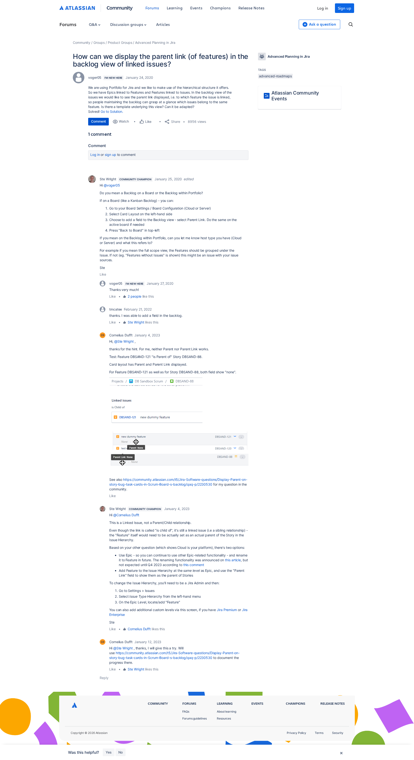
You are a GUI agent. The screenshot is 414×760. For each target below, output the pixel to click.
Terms (319, 733)
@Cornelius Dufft (126, 515)
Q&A (93, 24)
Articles (163, 24)
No (120, 752)
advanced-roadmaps (275, 76)
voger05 (94, 77)
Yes (109, 752)
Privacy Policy (296, 733)
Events (196, 7)
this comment (193, 565)
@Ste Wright (124, 341)
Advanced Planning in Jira (155, 42)
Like (103, 274)
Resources (224, 718)
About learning (226, 711)
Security (337, 733)
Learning (175, 7)
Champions (220, 7)
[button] (155, 402)
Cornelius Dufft (120, 335)
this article (233, 560)
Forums (152, 7)
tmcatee (115, 309)
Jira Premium (227, 610)
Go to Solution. (112, 111)
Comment (98, 121)
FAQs (185, 711)
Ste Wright (108, 179)
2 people (134, 296)
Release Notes (251, 7)
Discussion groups (127, 24)
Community (120, 7)
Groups (99, 42)
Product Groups (120, 42)
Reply (104, 678)
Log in (322, 8)
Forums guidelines (194, 718)
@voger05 (112, 185)
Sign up (344, 8)
